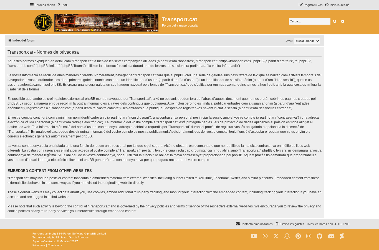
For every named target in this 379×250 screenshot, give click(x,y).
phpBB (56, 233)
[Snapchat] (287, 236)
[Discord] (331, 236)
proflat (44, 241)
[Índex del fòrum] (96, 22)
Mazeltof (65, 241)
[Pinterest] (298, 236)
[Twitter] (276, 236)
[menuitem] (62, 5)
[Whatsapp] (265, 236)
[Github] (319, 236)
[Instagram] (309, 236)
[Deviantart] (342, 236)
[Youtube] (254, 236)
